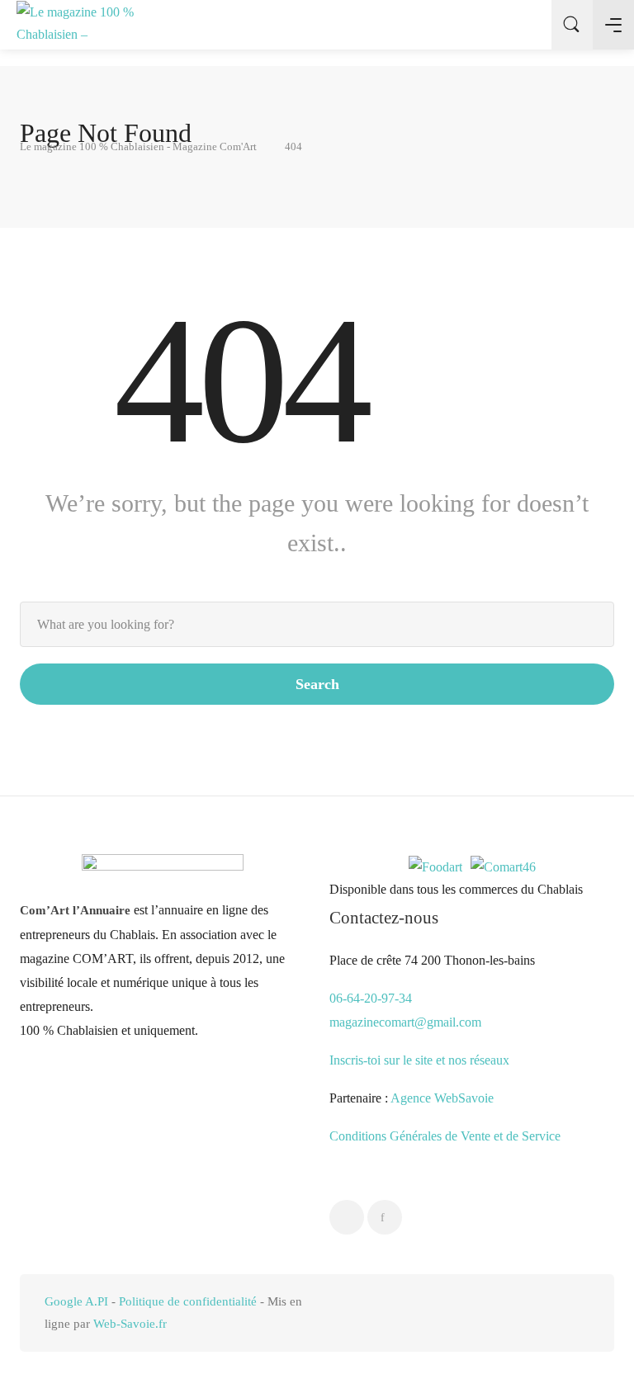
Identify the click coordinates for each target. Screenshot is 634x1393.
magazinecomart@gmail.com (405, 1022)
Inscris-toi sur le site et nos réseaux (419, 1060)
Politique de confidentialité (188, 1301)
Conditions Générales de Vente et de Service (445, 1136)
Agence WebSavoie (443, 1098)
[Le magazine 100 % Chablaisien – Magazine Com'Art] (78, 25)
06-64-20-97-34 (370, 998)
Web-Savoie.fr (130, 1323)
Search (317, 684)
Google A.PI (76, 1301)
